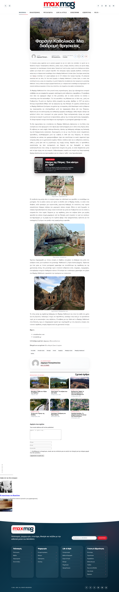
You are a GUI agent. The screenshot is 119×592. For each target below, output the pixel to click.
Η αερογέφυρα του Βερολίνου (10, 495)
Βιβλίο (15, 555)
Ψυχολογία (66, 564)
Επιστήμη (90, 552)
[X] (102, 5)
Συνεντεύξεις (16, 561)
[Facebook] (98, 5)
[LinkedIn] (109, 5)
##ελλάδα (33, 350)
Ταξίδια (89, 564)
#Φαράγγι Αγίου (68, 350)
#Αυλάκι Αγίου (41, 350)
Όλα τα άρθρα (45, 365)
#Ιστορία (49, 350)
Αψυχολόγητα (66, 568)
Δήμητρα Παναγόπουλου (50, 363)
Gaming (40, 561)
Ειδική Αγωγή (91, 561)
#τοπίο (54, 350)
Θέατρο (40, 555)
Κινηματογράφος (42, 552)
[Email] (113, 5)
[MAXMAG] (59, 5)
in (82, 56)
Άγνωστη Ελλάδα (59, 36)
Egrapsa (89, 574)
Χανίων (35, 76)
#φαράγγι (60, 350)
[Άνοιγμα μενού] (9, 5)
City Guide (90, 571)
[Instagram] (105, 5)
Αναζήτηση (102, 538)
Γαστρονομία (66, 552)
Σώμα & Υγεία (66, 558)
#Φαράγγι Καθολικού (79, 350)
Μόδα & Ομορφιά (67, 555)
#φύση (32, 353)
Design (64, 561)
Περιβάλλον (90, 558)
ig (98, 587)
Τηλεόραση (41, 558)
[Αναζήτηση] (5, 5)
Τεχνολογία (90, 555)
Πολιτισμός (16, 552)
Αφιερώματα (16, 558)
